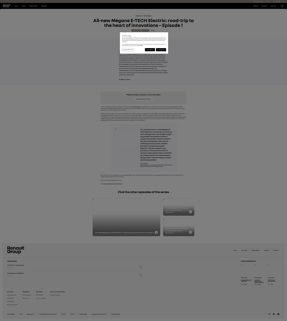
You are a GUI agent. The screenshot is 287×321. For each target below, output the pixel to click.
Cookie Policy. (140, 45)
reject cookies (150, 49)
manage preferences (127, 49)
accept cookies (161, 49)
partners (130, 37)
